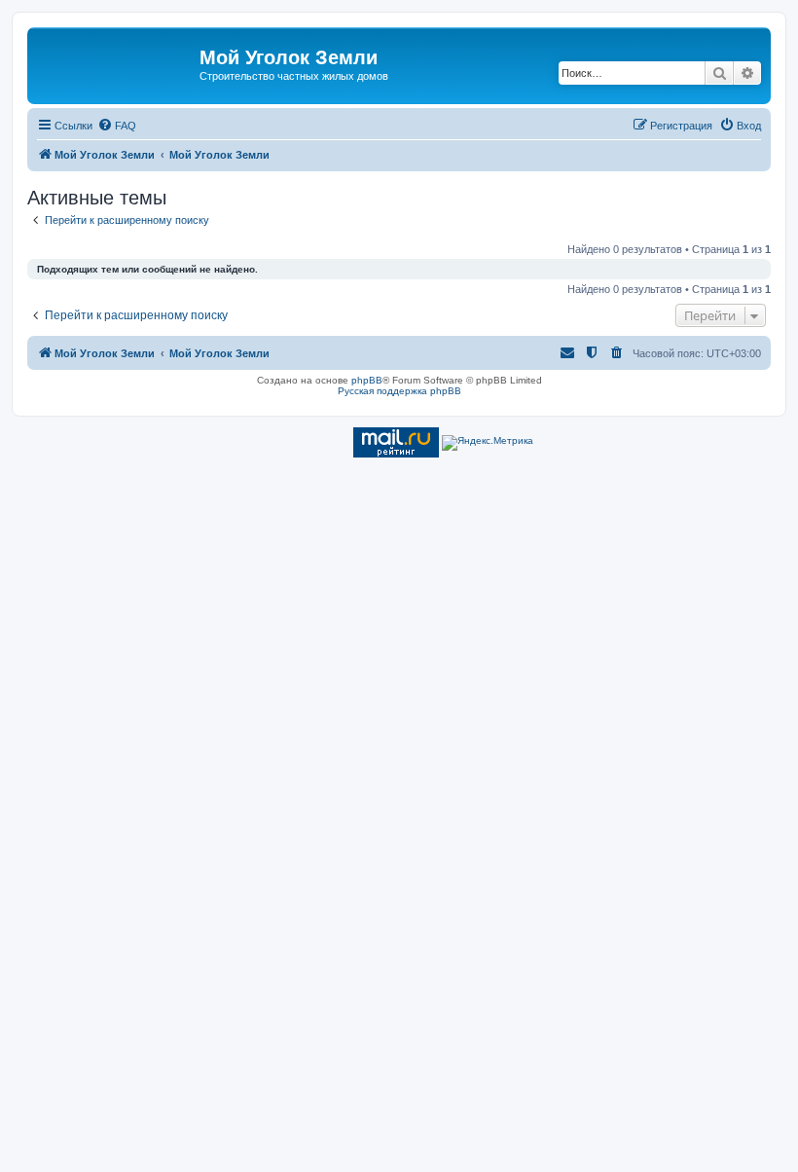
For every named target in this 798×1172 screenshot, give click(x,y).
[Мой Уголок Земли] (116, 63)
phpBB (366, 380)
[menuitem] (116, 125)
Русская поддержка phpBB (399, 390)
